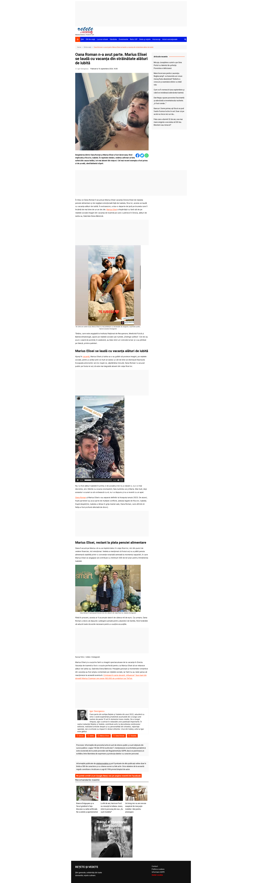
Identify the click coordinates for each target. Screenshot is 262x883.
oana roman (119, 736)
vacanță (86, 356)
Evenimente (123, 39)
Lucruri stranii (102, 39)
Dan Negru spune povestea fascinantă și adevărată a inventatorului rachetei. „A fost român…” (169, 100)
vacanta (133, 736)
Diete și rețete (145, 39)
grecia (81, 736)
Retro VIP (133, 39)
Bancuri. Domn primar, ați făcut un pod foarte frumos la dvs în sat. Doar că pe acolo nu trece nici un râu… (169, 111)
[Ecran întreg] (122, 480)
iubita (92, 736)
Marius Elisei (111, 209)
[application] (99, 438)
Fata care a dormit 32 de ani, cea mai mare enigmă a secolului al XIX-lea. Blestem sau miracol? (168, 122)
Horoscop (156, 39)
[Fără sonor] (118, 480)
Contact (155, 866)
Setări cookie (157, 875)
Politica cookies (158, 869)
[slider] (98, 480)
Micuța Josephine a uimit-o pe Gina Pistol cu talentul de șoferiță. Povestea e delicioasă (168, 65)
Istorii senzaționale (169, 39)
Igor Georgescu (82, 69)
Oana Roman (80, 497)
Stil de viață (90, 39)
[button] (100, 439)
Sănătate (113, 39)
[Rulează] (78, 480)
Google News (102, 776)
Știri (82, 39)
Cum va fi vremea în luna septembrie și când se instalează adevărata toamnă (169, 91)
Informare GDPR (158, 872)
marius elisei (104, 736)
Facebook (136, 776)
